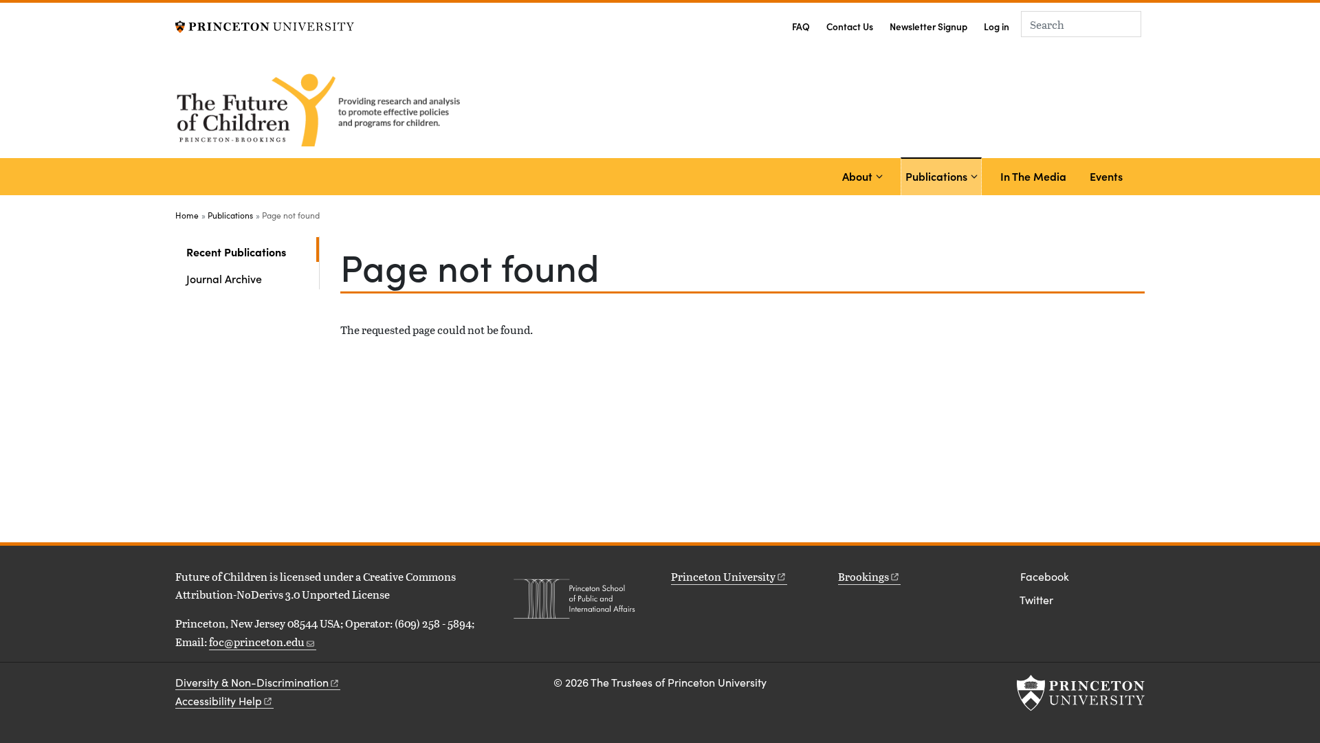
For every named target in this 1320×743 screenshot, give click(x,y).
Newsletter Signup (928, 26)
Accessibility (218, 701)
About (857, 176)
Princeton (723, 576)
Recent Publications (252, 251)
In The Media (1033, 176)
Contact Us (849, 26)
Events (1106, 176)
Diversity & (252, 682)
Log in (996, 26)
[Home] (321, 108)
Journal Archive (224, 278)
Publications (938, 176)
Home (187, 215)
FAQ (801, 26)
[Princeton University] (264, 25)
